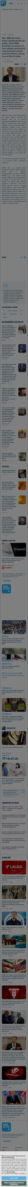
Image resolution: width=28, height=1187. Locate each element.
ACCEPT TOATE (14, 1178)
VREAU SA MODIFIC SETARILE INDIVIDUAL (14, 1183)
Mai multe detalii (11, 1172)
